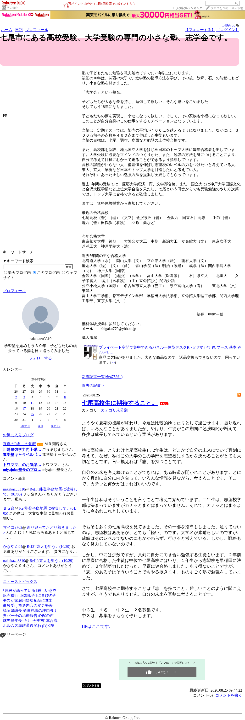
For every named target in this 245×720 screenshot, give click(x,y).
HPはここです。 (97, 626)
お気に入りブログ (18, 435)
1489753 (228, 25)
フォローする (40, 358)
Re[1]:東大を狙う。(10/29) (51, 561)
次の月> (55, 426)
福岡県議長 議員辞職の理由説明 (30, 610)
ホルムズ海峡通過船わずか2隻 (29, 626)
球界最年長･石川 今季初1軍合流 (30, 621)
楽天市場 (237, 8)
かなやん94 (12, 546)
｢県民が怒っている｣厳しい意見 (29, 590)
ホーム (6, 30)
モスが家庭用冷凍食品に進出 (28, 600)
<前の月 (25, 426)
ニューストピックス (20, 582)
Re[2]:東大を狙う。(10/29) (49, 546)
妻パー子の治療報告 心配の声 (28, 615)
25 (32, 414)
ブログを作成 (219, 8)
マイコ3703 (12, 527)
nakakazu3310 (14, 489)
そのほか (12, 7)
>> (187, 8)
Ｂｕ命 (9, 508)
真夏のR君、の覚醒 (19, 444)
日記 (19, 30)
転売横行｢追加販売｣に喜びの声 (29, 595)
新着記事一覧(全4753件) (102, 377)
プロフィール (36, 30)
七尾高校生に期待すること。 (120, 403)
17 (24, 408)
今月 (40, 426)
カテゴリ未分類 (114, 410)
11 (32, 403)
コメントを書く (228, 695)
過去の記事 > (93, 386)
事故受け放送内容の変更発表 (28, 605)
